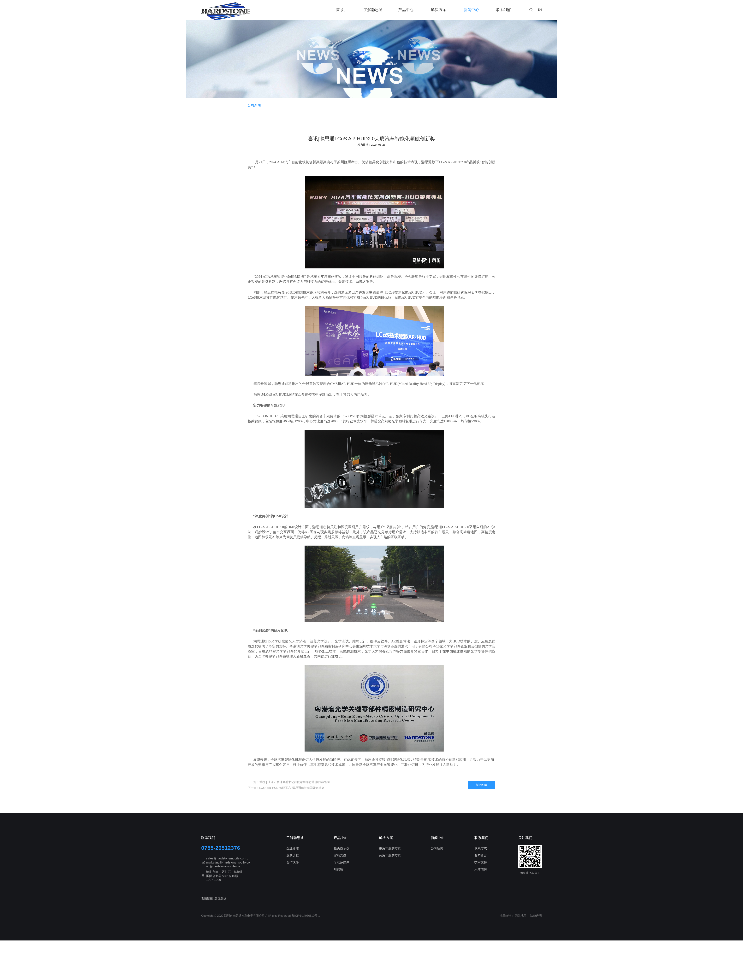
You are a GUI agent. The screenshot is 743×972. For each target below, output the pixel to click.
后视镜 (338, 869)
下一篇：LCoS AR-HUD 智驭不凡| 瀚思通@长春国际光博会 (286, 787)
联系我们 (504, 10)
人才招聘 (480, 869)
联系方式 (480, 848)
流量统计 (505, 915)
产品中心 (341, 838)
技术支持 (480, 862)
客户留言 (480, 855)
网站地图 (520, 915)
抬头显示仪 (341, 848)
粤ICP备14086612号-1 (305, 915)
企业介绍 (292, 848)
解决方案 (386, 838)
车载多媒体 (341, 862)
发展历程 (292, 855)
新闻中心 (471, 10)
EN (540, 9)
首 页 (340, 10)
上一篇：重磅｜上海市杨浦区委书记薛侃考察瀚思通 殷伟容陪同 (289, 782)
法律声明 (536, 915)
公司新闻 (254, 105)
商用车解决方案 (390, 855)
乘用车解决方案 (390, 848)
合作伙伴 (292, 862)
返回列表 (482, 785)
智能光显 (340, 855)
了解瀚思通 (373, 10)
